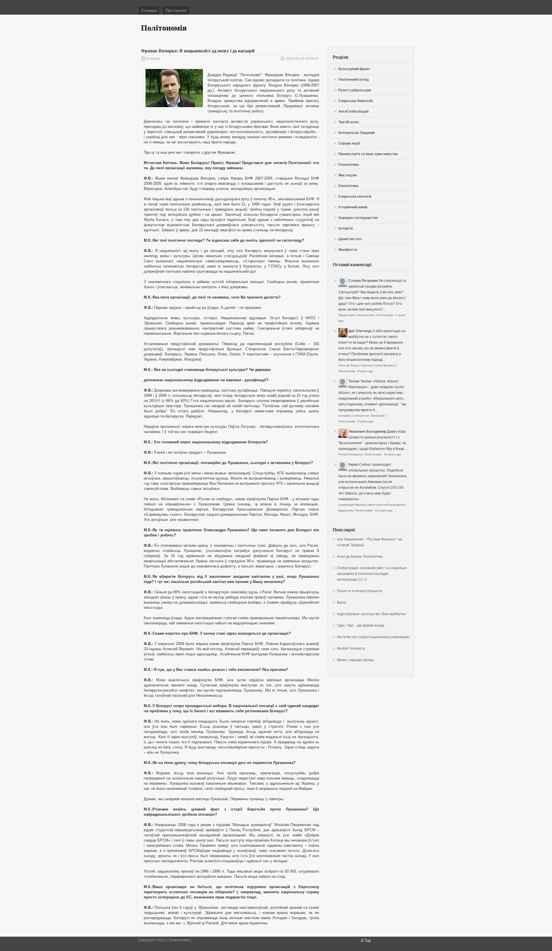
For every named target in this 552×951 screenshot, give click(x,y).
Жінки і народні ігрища (355, 660)
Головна (149, 10)
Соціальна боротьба (355, 101)
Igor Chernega (360, 331)
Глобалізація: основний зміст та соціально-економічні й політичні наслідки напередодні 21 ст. (372, 574)
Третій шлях (348, 122)
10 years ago (392, 454)
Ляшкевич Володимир (367, 432)
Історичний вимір (352, 207)
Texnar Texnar (360, 381)
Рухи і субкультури (354, 90)
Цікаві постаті (350, 239)
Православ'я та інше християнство (368, 154)
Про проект (176, 10)
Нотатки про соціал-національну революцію (373, 637)
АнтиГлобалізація (353, 111)
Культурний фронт (354, 69)
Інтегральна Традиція (356, 133)
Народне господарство (358, 218)
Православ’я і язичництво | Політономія (365, 315)
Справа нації (349, 143)
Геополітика (348, 165)
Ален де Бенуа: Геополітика (360, 557)
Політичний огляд (353, 80)
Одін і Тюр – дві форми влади (360, 625)
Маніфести (347, 250)
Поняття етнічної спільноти (359, 591)
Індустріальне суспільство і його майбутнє (371, 614)
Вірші (341, 602)
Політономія (164, 27)
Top (367, 940)
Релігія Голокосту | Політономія (359, 454)
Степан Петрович (363, 281)
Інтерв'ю (153, 59)
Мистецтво (347, 175)
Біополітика (348, 186)
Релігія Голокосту (351, 648)
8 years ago (365, 371)
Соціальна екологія (354, 197)
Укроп (353, 465)
